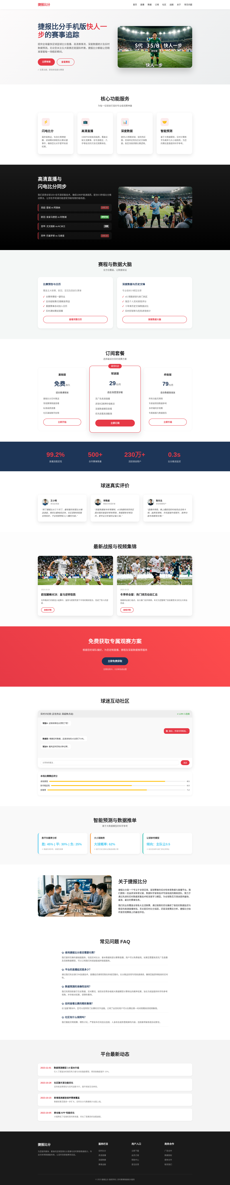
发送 (185, 763)
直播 (142, 4)
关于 (179, 4)
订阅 (157, 4)
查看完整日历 (75, 319)
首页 (135, 4)
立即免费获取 (115, 661)
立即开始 (62, 422)
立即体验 (46, 62)
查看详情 (48, 610)
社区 (164, 4)
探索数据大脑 (154, 319)
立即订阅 (114, 423)
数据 (150, 4)
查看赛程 (65, 62)
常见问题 (188, 4)
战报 (172, 4)
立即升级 (168, 422)
